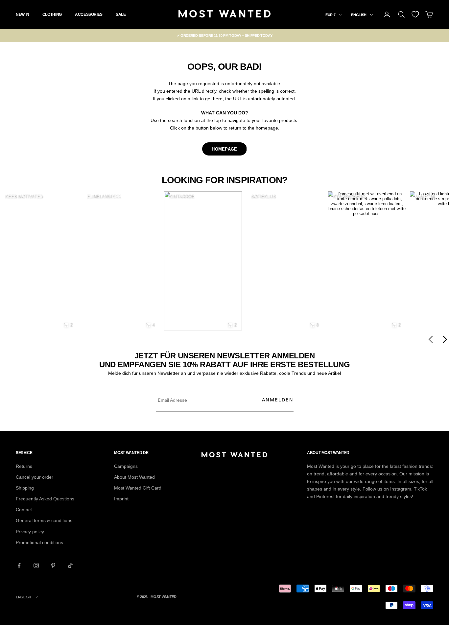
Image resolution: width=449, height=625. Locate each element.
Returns (24, 466)
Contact (24, 509)
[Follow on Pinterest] (53, 565)
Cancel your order (34, 477)
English (358, 15)
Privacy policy (30, 531)
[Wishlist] (415, 14)
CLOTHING (52, 14)
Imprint (121, 498)
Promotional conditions (39, 542)
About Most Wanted (134, 477)
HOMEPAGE (224, 149)
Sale (121, 14)
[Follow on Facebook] (19, 565)
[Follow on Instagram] (36, 565)
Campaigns (126, 466)
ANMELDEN (278, 399)
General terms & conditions (44, 520)
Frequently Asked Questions (45, 498)
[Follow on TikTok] (70, 565)
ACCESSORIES (89, 14)
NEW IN (22, 14)
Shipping (25, 488)
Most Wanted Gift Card (137, 488)
